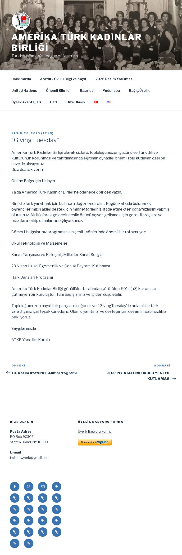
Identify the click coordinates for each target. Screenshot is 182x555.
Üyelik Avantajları (26, 102)
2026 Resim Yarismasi (114, 79)
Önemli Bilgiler (58, 90)
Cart (54, 102)
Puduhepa (111, 90)
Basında (87, 90)
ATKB (47, 133)
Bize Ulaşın (76, 102)
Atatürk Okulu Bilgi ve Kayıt (63, 79)
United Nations (24, 90)
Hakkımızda (21, 79)
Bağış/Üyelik (139, 90)
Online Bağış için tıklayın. (33, 181)
